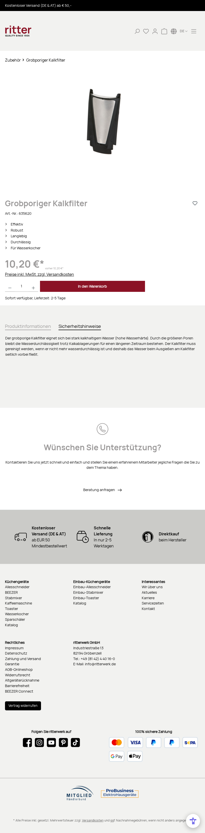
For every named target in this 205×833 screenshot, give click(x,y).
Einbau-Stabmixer (88, 592)
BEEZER (11, 592)
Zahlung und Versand (23, 658)
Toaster (11, 608)
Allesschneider (17, 586)
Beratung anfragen (99, 489)
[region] (102, 127)
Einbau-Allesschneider (92, 586)
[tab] (28, 325)
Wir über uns (152, 586)
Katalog (11, 624)
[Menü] (194, 31)
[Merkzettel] (146, 31)
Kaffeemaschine (18, 603)
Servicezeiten (153, 603)
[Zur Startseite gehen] (30, 31)
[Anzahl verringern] (10, 286)
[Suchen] (137, 31)
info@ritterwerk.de (100, 664)
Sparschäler (15, 619)
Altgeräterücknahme (22, 680)
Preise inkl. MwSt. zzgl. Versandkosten (39, 274)
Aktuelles (149, 592)
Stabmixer (13, 597)
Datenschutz (16, 653)
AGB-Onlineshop (19, 669)
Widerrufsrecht (17, 675)
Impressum (14, 648)
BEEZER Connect (19, 691)
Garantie (12, 664)
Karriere (148, 597)
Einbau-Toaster (86, 597)
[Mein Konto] (155, 31)
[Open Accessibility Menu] (193, 821)
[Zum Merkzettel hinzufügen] (195, 203)
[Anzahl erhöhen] (33, 286)
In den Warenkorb (92, 286)
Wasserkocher (17, 613)
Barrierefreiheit (17, 685)
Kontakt (148, 608)
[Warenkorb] (164, 31)
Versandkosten (93, 820)
